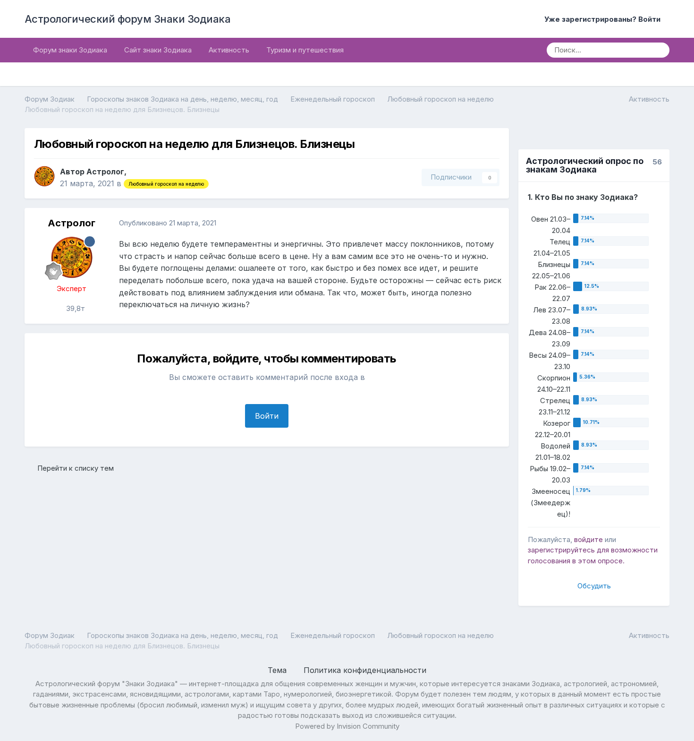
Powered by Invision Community (347, 726)
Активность (229, 49)
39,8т (74, 308)
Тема (278, 670)
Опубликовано (167, 222)
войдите (588, 539)
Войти (267, 416)
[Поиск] (659, 50)
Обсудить (594, 585)
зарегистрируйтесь (561, 549)
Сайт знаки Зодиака (158, 49)
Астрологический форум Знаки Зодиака (128, 19)
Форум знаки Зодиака (70, 49)
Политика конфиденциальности (365, 670)
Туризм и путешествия (305, 49)
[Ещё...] (491, 223)
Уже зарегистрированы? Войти (604, 19)
